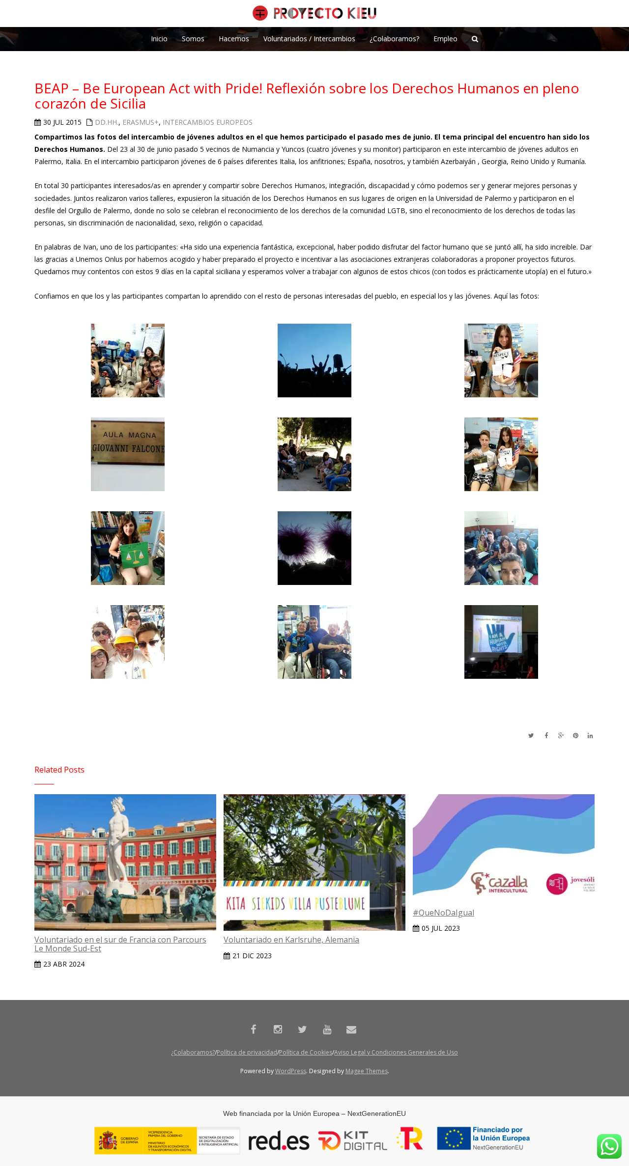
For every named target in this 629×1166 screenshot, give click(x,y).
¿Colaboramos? (193, 1052)
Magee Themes (366, 1071)
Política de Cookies (305, 1052)
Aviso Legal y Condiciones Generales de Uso (396, 1052)
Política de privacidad (247, 1052)
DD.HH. (106, 122)
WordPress (290, 1071)
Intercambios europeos (208, 122)
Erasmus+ (140, 122)
